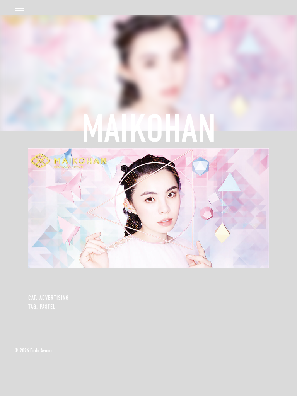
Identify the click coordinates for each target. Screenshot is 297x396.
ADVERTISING (54, 297)
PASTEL (48, 306)
